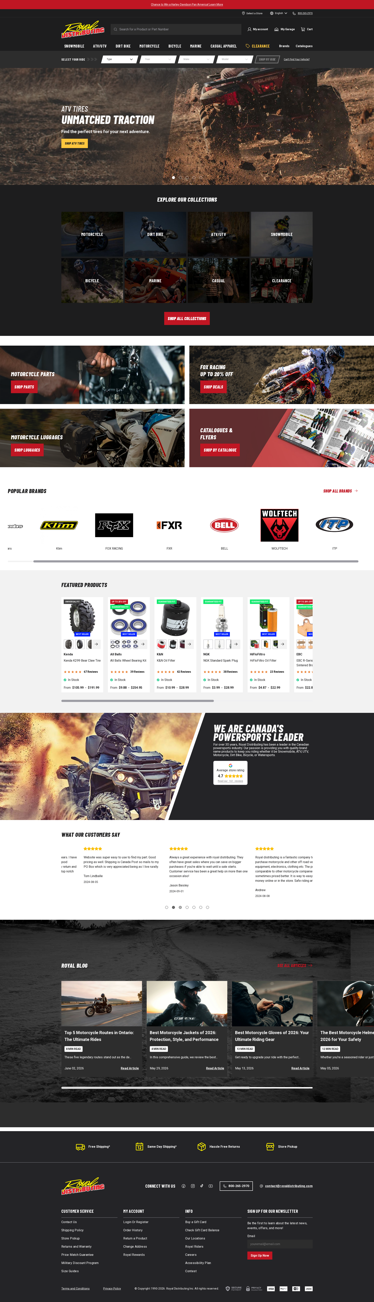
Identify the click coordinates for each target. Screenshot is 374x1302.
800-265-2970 (238, 1186)
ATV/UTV (218, 234)
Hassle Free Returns (225, 1146)
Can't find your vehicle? (297, 59)
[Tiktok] (202, 1186)
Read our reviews (230, 781)
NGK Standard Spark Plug (220, 660)
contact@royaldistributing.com (289, 1186)
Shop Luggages (27, 449)
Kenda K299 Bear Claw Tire (82, 660)
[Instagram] (193, 1186)
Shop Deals (213, 386)
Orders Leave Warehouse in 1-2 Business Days (187, 4)
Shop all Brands (337, 490)
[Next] (96, 644)
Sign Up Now (260, 1255)
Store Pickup (287, 1146)
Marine (155, 280)
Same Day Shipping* (162, 1146)
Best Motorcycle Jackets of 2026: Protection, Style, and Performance (184, 1036)
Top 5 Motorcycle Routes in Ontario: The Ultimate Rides (99, 1036)
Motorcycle (92, 234)
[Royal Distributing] (82, 29)
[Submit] (115, 29)
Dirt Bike (155, 234)
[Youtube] (210, 1186)
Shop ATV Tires (74, 143)
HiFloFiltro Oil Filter (263, 660)
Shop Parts (24, 386)
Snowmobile (282, 234)
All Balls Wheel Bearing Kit (128, 660)
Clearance (282, 280)
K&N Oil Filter (166, 660)
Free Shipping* (99, 1146)
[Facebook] (183, 1186)
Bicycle (92, 280)
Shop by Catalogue (220, 449)
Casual (218, 280)
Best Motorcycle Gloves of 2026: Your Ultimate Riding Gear (272, 1036)
